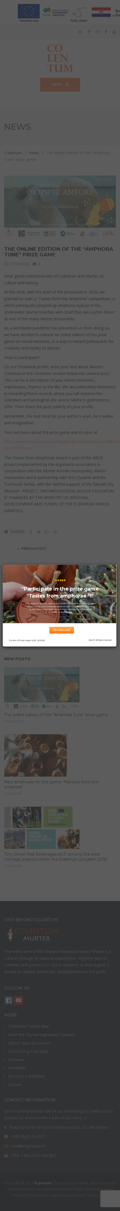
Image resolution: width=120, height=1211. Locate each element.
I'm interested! (62, 630)
